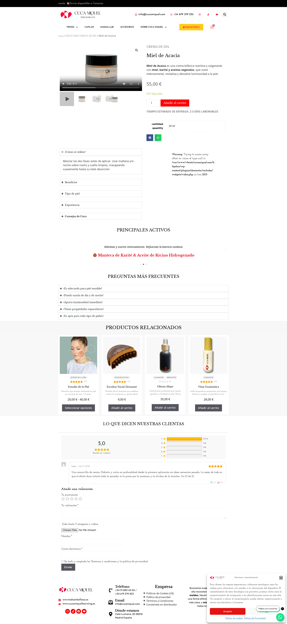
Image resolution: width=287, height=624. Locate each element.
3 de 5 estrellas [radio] (72, 499)
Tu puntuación (69, 495)
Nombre (66, 536)
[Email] (110, 602)
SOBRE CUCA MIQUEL (152, 27)
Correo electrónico (71, 549)
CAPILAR (89, 27)
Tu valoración (69, 505)
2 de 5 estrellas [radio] (67, 499)
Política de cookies (234, 618)
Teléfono (122, 586)
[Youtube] (84, 611)
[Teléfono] (110, 590)
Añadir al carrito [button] (121, 408)
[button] (281, 577)
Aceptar (227, 611)
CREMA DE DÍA (88, 36)
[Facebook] (78, 611)
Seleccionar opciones (78, 408)
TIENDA (70, 27)
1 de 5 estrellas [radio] (63, 499)
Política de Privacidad (255, 618)
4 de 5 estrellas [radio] (76, 499)
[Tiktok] (73, 611)
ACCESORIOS (127, 27)
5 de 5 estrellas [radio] (80, 499)
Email (119, 600)
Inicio (61, 36)
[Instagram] (67, 611)
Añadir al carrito (175, 103)
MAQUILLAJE (107, 27)
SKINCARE (72, 36)
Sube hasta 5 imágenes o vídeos (80, 524)
